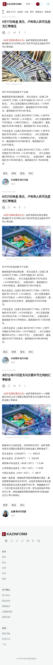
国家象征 (6, 606)
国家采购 (6, 617)
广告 (4, 644)
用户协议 (6, 595)
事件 (32, 12)
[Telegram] (14, 32)
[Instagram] (3, 32)
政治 (4, 562)
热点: (3, 12)
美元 (5, 173)
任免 (26, 12)
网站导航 (6, 633)
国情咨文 (39, 12)
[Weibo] (22, 540)
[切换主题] (39, 4)
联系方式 (6, 639)
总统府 (20, 12)
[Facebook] (19, 32)
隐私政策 (6, 600)
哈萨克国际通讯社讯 (14, 40)
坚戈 (22, 173)
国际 (4, 578)
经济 (14, 173)
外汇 (31, 173)
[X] (24, 32)
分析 (4, 568)
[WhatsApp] (9, 32)
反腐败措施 (7, 611)
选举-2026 (10, 12)
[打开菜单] (48, 4)
